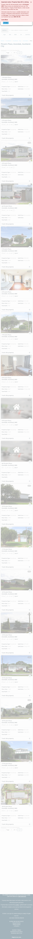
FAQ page (5, 15)
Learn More (4, 19)
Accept (6, 22)
